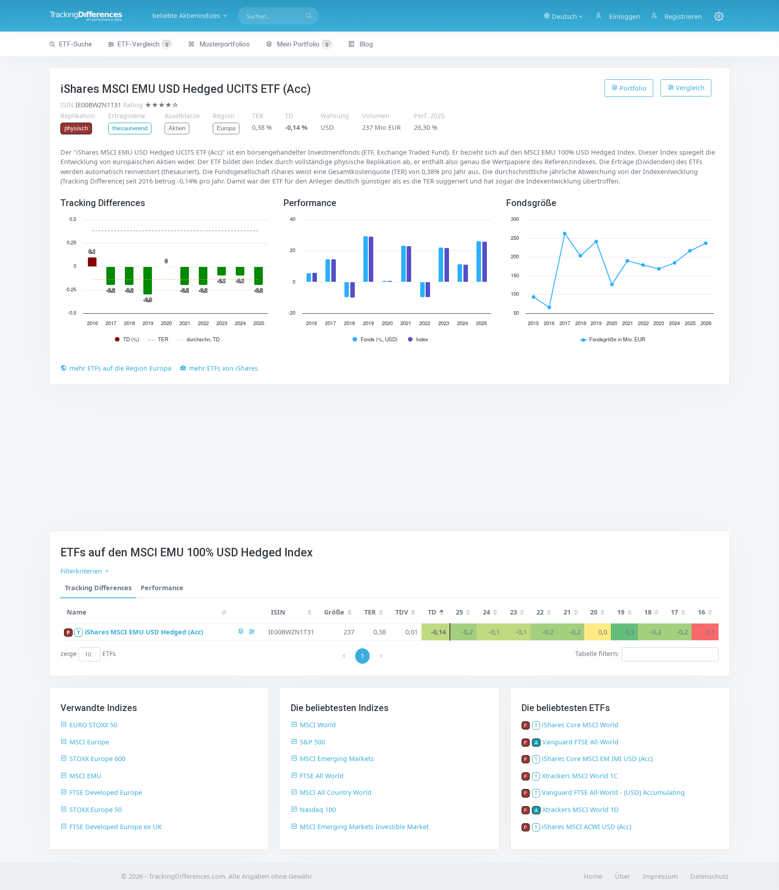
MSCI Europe (89, 742)
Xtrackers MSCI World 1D (580, 809)
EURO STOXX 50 (93, 724)
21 (567, 612)
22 (540, 612)
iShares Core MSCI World (580, 724)
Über (622, 876)
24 (486, 612)
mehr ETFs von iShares (223, 368)
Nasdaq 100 (318, 809)
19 (620, 612)
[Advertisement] (389, 463)
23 (513, 612)
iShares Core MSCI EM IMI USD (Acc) (597, 758)
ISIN (278, 612)
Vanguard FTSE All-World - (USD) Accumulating (613, 792)
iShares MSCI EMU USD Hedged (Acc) (144, 632)
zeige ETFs (88, 654)
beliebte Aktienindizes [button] (187, 15)
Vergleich (689, 87)
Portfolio (632, 88)
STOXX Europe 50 (95, 809)
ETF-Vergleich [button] (142, 44)
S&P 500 (312, 742)
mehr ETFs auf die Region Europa (120, 368)
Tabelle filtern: (597, 654)
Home (593, 876)
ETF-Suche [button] (75, 44)
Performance (162, 587)
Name (77, 612)
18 (647, 612)
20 (593, 612)
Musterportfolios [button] (223, 44)
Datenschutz (709, 876)
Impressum (660, 876)
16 (701, 612)
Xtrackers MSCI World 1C (580, 775)
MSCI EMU (85, 775)
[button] (563, 16)
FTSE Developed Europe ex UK (115, 826)
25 (459, 612)
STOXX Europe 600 (97, 758)
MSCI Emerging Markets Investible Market (364, 826)
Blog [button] (365, 44)
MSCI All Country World (335, 792)
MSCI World (318, 724)
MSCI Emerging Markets (337, 758)
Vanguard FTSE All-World (580, 742)
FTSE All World (322, 775)
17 (674, 612)
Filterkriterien (82, 571)
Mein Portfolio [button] (301, 44)
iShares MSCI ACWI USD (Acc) (586, 826)
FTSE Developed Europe (105, 792)
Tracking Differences (98, 587)
